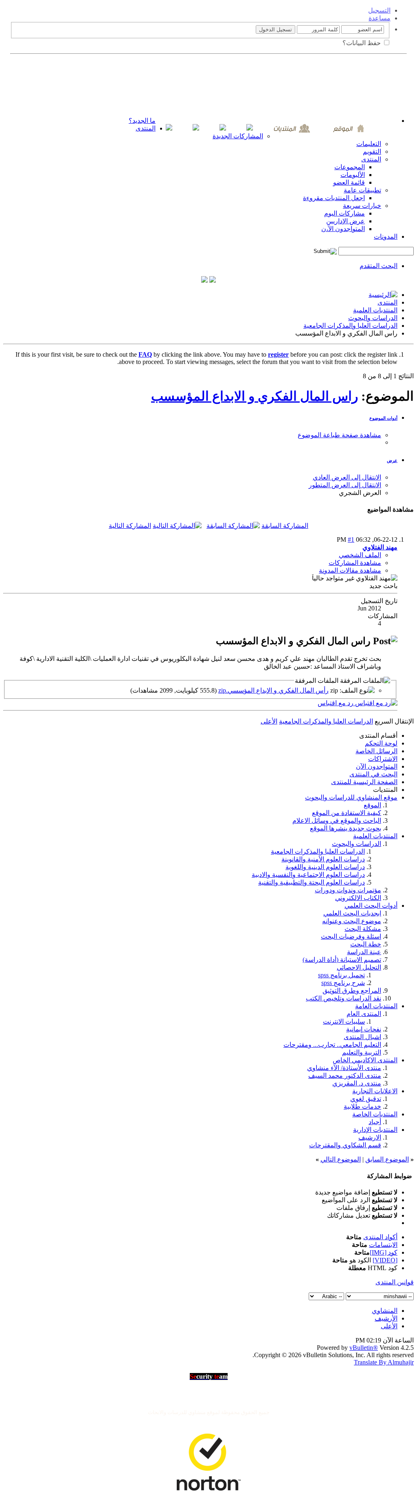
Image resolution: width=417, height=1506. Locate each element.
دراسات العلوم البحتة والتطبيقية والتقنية (311, 882)
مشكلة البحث (363, 928)
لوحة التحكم (381, 743)
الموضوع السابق (387, 1159)
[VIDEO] (385, 1260)
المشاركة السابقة (284, 525)
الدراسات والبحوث (372, 317)
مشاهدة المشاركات (355, 562)
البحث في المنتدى (373, 774)
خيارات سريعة (362, 205)
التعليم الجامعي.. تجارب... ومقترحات (332, 1044)
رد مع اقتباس (336, 703)
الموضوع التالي (340, 1159)
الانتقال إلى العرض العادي (347, 477)
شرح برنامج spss (343, 982)
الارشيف (369, 1137)
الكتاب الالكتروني (358, 897)
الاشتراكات (382, 758)
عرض (392, 460)
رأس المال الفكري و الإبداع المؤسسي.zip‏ (273, 690)
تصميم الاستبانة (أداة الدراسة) (342, 959)
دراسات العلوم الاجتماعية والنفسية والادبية (308, 874)
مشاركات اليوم (344, 213)
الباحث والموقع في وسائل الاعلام (336, 820)
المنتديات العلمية (375, 310)
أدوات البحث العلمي (371, 905)
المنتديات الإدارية (375, 1129)
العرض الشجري (360, 492)
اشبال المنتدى (362, 1036)
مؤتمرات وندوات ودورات (348, 890)
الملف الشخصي (360, 554)
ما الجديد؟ (142, 120)
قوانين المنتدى (394, 1282)
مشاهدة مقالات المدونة (350, 570)
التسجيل (379, 10)
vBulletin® (363, 1347)
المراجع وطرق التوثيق (352, 990)
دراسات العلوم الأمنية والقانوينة (323, 859)
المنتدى (146, 128)
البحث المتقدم (378, 265)
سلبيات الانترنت (344, 1021)
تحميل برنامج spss (341, 975)
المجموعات (349, 166)
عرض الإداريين (345, 221)
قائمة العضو (349, 182)
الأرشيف (386, 1318)
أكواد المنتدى (380, 1237)
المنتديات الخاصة (374, 1114)
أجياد (375, 1121)
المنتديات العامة (376, 1006)
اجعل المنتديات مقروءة (334, 197)
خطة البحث (365, 944)
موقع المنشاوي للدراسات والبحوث (351, 797)
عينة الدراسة (364, 951)
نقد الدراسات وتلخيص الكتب (343, 998)
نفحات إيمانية (363, 1029)
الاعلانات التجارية (374, 1091)
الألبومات (352, 174)
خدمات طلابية (362, 1106)
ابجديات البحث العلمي (352, 913)
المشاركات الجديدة (238, 136)
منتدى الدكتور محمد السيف (344, 1075)
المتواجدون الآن (376, 766)
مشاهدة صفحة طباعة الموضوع (339, 435)
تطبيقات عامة (362, 190)
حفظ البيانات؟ (362, 42)
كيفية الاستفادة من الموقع (346, 812)
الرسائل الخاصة (376, 751)
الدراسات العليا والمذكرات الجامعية (350, 325)
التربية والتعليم (361, 1052)
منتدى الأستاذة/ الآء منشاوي (344, 1067)
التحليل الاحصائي (359, 967)
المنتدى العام (364, 1013)
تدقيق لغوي (365, 1098)
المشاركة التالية (130, 525)
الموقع (372, 805)
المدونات (385, 236)
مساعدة (380, 18)
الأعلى (269, 721)
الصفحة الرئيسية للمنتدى (364, 781)
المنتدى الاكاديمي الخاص (365, 1060)
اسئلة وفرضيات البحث (351, 936)
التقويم (372, 151)
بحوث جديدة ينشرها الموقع (345, 828)
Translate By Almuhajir (384, 1362)
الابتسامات (383, 1244)
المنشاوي (384, 1310)
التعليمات (368, 143)
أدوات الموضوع (383, 418)
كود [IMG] (383, 1252)
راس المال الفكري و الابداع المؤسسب (254, 396)
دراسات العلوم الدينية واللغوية (325, 866)
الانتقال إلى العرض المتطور (345, 485)
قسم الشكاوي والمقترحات (345, 1145)
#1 (351, 539)
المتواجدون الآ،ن (343, 228)
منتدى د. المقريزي (356, 1083)
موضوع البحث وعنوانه (351, 921)
